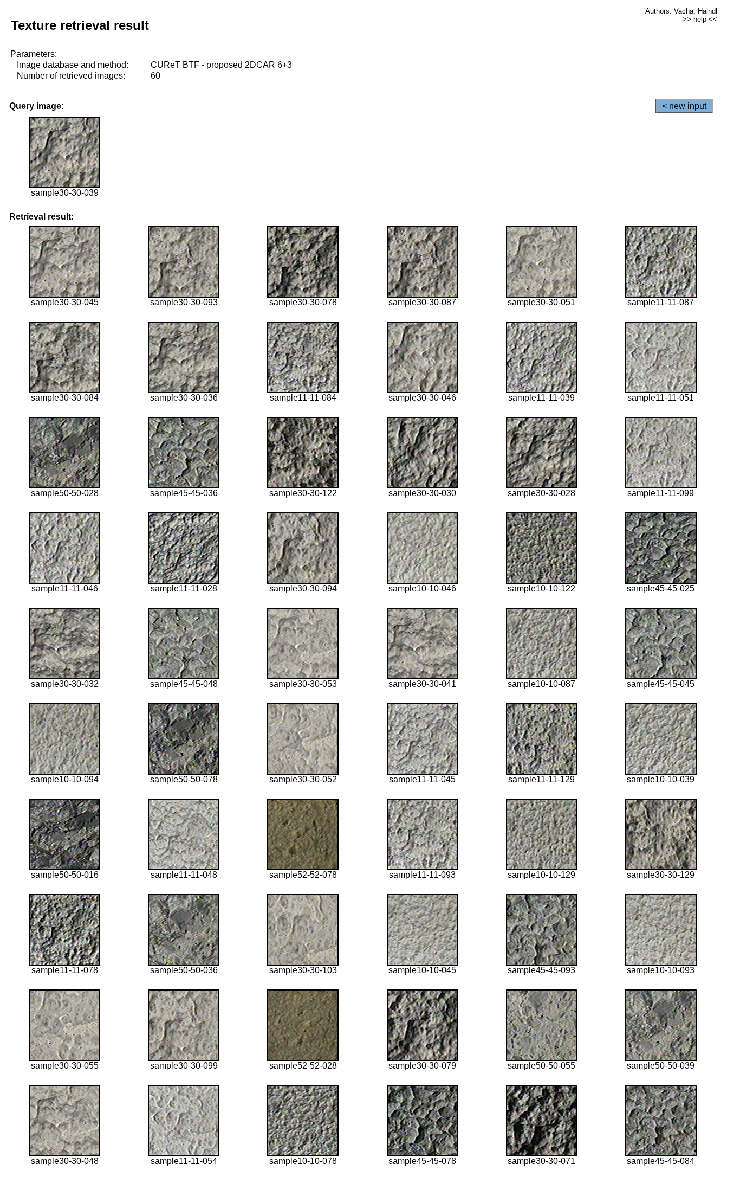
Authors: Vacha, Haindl (681, 11)
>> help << (700, 19)
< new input (684, 106)
